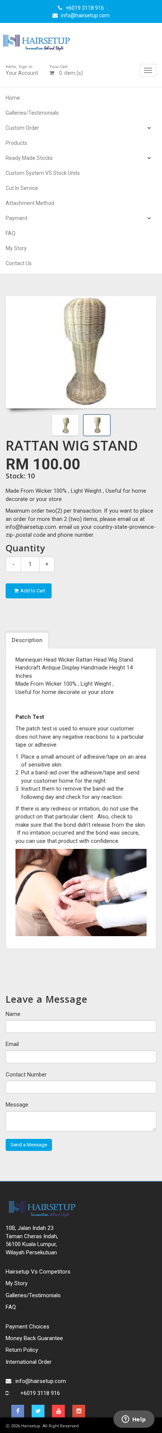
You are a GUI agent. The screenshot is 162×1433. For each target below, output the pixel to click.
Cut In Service (22, 188)
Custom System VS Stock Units (43, 173)
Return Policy (22, 1349)
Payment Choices (27, 1326)
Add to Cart (32, 591)
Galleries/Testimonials (32, 113)
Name (13, 1014)
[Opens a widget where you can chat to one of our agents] (133, 1419)
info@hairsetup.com (40, 1381)
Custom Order (22, 128)
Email (12, 1044)
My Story (16, 248)
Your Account (22, 70)
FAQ (10, 233)
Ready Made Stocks (29, 158)
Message (17, 1104)
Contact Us (19, 263)
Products (16, 143)
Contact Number (26, 1074)
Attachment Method (30, 203)
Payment (17, 218)
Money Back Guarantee (34, 1338)
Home (13, 98)
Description (27, 640)
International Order (29, 1362)
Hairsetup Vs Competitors (38, 1271)
